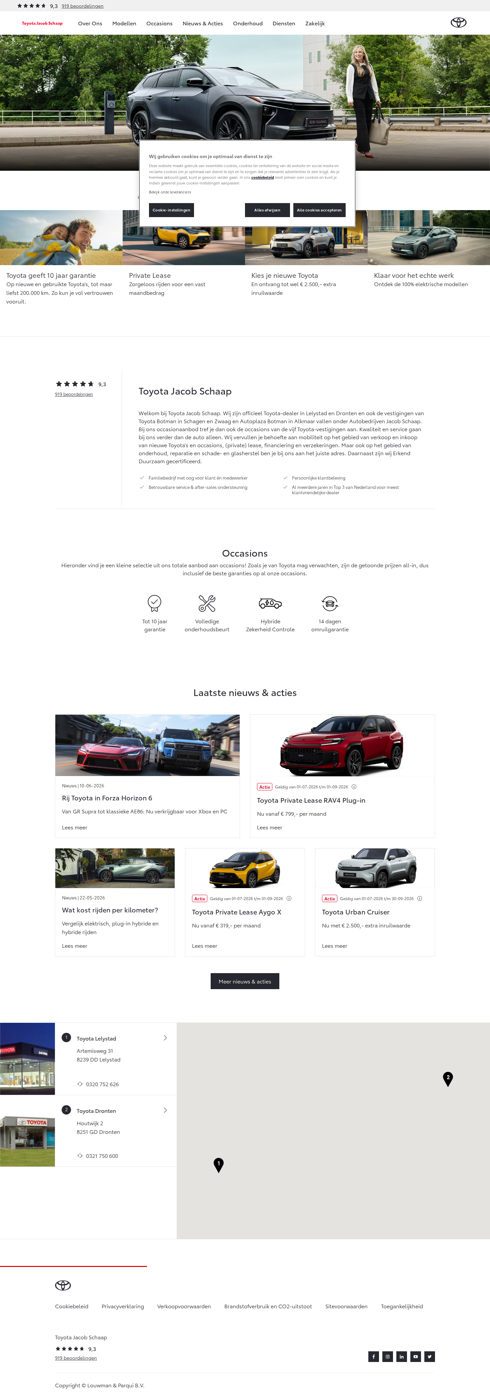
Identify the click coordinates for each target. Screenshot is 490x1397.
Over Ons (90, 23)
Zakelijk (315, 23)
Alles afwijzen (267, 209)
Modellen (124, 23)
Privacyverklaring (123, 1306)
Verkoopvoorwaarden (184, 1306)
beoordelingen (74, 394)
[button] (218, 1166)
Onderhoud (248, 23)
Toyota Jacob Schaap (42, 23)
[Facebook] (373, 1356)
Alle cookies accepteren (319, 209)
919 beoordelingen (83, 5)
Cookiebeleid (71, 1306)
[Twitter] (429, 1356)
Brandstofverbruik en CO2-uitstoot (268, 1306)
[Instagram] (387, 1356)
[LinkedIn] (401, 1356)
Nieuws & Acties (203, 23)
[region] (247, 183)
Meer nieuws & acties (245, 981)
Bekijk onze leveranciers (170, 191)
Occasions (159, 23)
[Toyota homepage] (459, 22)
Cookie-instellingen (172, 209)
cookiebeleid (262, 177)
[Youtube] (415, 1356)
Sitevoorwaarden (346, 1306)
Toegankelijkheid (402, 1306)
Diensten (284, 23)
